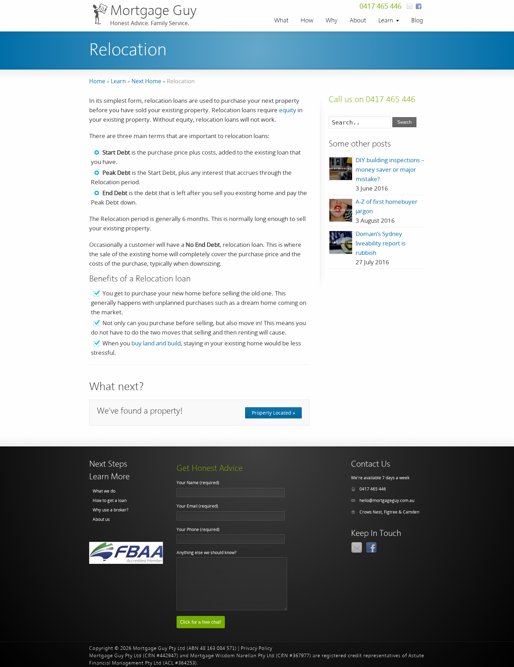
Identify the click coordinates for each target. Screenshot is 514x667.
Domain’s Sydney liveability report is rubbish (381, 243)
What (281, 20)
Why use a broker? (110, 510)
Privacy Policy (256, 648)
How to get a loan (110, 500)
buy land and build (156, 343)
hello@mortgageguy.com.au (386, 500)
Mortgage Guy (153, 11)
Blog (417, 20)
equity (287, 110)
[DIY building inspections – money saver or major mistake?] (341, 169)
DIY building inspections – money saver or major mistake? (390, 169)
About (358, 20)
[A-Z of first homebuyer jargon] (341, 210)
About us (101, 519)
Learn (385, 20)
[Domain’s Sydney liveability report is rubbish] (341, 242)
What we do (104, 491)
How (307, 20)
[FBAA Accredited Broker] (126, 553)
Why (331, 20)
